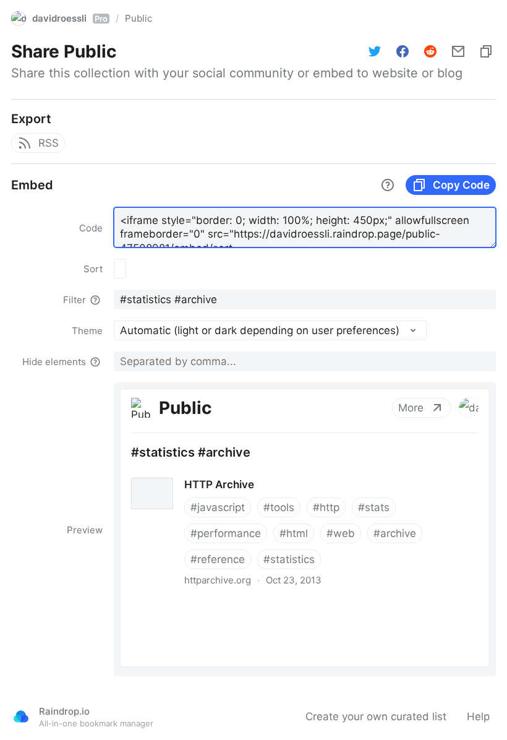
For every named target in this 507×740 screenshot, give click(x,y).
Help (478, 716)
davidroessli (70, 18)
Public (138, 18)
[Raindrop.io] (21, 716)
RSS (48, 143)
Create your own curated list (375, 716)
